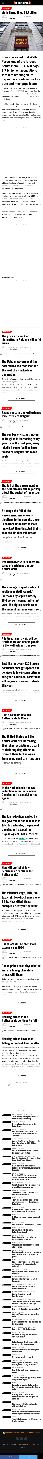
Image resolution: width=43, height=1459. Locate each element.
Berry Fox (13, 18)
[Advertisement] (21, 150)
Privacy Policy (36, 1444)
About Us (5, 1444)
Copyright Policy (24, 1444)
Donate (23, 1447)
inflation (22, 838)
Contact (13, 1444)
